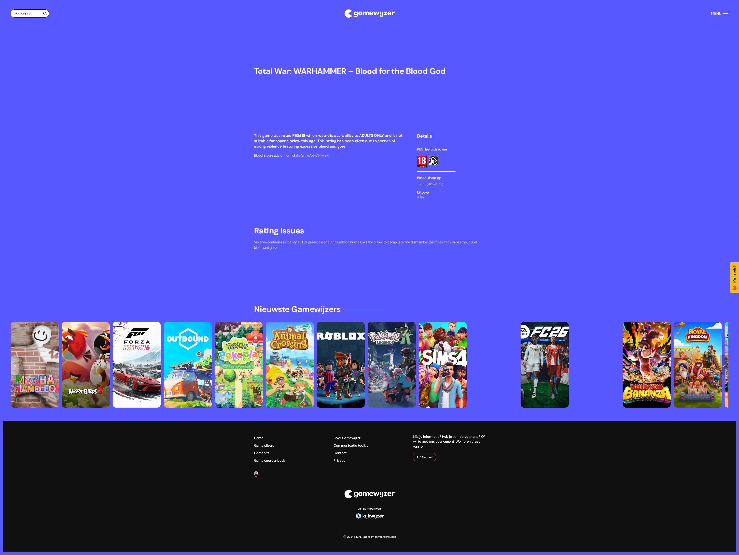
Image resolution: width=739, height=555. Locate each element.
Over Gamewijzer (347, 438)
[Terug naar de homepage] (369, 13)
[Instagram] (256, 475)
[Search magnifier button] (45, 13)
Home (258, 438)
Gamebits (261, 453)
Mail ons (427, 457)
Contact (340, 453)
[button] (719, 13)
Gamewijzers (264, 445)
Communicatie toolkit (351, 445)
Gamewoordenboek (269, 460)
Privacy (339, 460)
